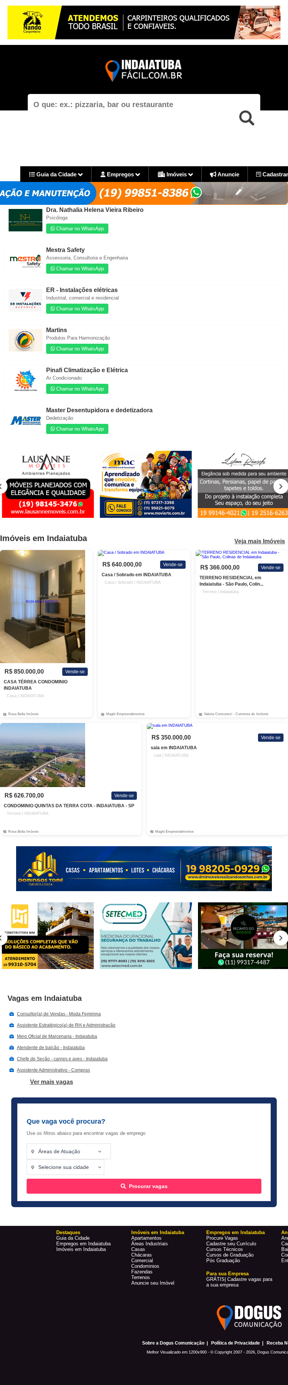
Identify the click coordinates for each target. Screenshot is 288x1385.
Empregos (120, 174)
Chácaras (141, 1255)
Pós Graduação (223, 1260)
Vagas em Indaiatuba (45, 998)
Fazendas (142, 1272)
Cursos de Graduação (230, 1255)
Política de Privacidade (235, 1343)
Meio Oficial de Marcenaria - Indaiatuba (57, 1036)
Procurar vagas (148, 1186)
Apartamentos (146, 1238)
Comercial (142, 1260)
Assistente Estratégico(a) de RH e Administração (66, 1025)
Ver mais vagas (51, 1082)
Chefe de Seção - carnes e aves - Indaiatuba (62, 1058)
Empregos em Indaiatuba (83, 1243)
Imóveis (176, 174)
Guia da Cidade (56, 174)
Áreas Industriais (149, 1243)
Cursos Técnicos (224, 1249)
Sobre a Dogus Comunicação (173, 1343)
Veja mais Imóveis (259, 541)
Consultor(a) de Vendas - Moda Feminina (59, 1014)
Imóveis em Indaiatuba (81, 1249)
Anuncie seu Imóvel (152, 1283)
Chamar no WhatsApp (79, 228)
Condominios (145, 1266)
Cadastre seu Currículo (231, 1243)
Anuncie (227, 174)
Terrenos (140, 1277)
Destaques (68, 1232)
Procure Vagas (222, 1238)
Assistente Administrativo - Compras (53, 1070)
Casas (138, 1249)
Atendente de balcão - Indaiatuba (51, 1047)
